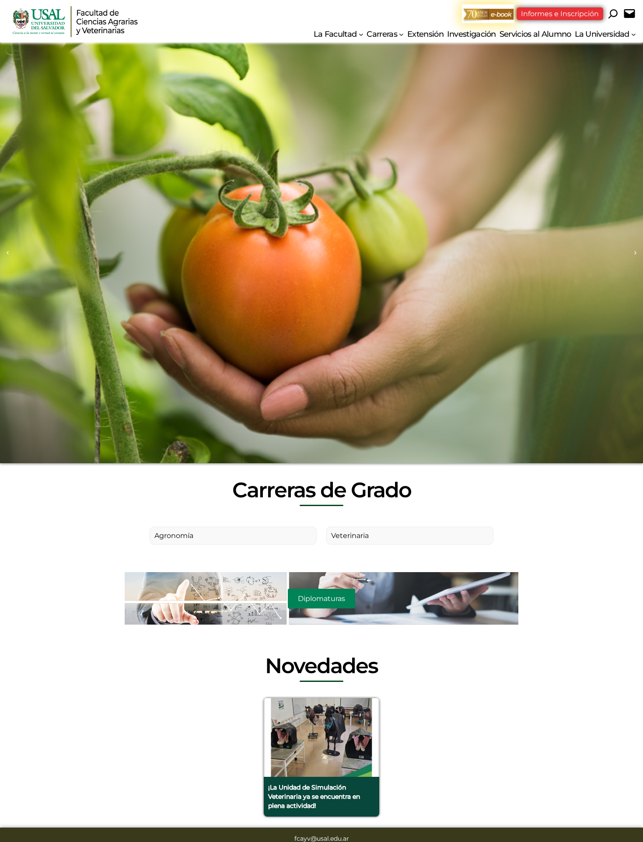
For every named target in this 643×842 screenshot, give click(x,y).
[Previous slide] (7, 253)
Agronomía (173, 535)
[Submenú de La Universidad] (633, 33)
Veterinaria (350, 535)
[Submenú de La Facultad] (361, 33)
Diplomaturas (321, 598)
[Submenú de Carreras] (401, 33)
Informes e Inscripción (560, 14)
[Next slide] (635, 253)
